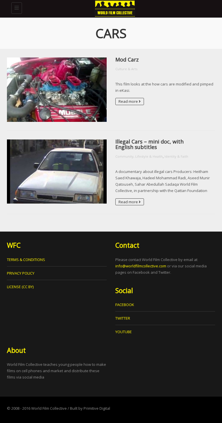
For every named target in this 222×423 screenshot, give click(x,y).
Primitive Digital (97, 408)
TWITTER (122, 318)
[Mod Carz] (57, 89)
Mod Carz (127, 59)
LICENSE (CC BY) (20, 286)
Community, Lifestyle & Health (139, 156)
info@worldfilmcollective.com (140, 266)
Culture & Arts (126, 69)
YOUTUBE (123, 331)
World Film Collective (49, 408)
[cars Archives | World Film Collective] (114, 7)
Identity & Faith (176, 156)
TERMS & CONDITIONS (26, 259)
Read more (129, 101)
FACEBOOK (124, 304)
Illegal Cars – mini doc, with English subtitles (149, 144)
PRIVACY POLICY (20, 273)
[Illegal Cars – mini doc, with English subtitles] (57, 171)
